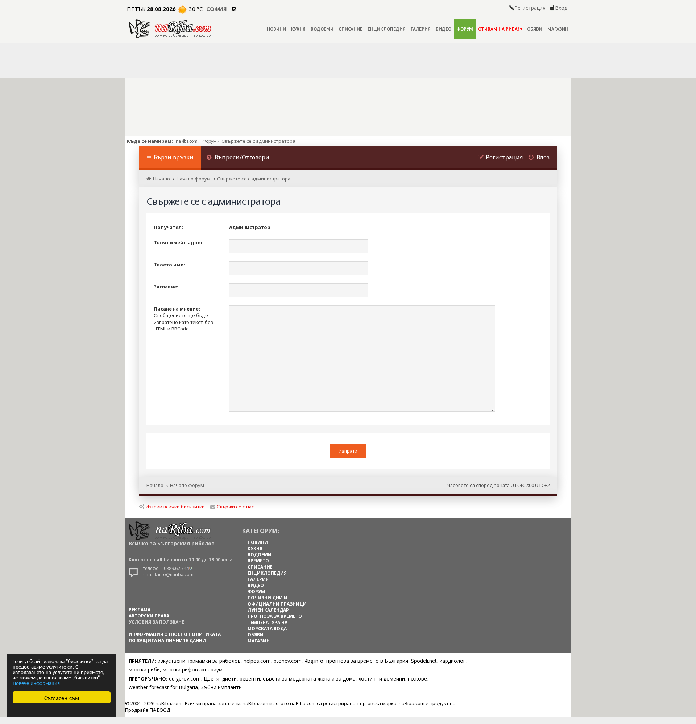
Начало (154, 485)
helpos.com (257, 660)
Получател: (168, 227)
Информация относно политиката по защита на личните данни (175, 637)
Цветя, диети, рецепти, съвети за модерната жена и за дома (280, 678)
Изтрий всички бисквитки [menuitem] (175, 506)
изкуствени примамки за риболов (199, 660)
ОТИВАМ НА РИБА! (498, 29)
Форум (209, 141)
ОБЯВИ (534, 29)
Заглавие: (166, 286)
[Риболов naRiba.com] (170, 28)
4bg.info (313, 660)
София (216, 8)
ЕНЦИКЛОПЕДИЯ (387, 29)
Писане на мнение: (177, 308)
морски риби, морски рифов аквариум (176, 669)
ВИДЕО (443, 29)
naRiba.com (186, 141)
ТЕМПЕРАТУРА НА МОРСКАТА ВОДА (267, 625)
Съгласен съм (61, 697)
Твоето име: (169, 264)
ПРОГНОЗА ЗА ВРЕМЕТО (275, 616)
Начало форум (187, 485)
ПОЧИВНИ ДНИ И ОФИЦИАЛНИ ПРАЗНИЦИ (277, 601)
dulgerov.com (185, 678)
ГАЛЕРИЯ (421, 29)
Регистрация (530, 8)
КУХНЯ (298, 29)
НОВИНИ (276, 29)
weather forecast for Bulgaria (163, 687)
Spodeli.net (424, 660)
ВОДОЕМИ (322, 29)
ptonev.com (288, 660)
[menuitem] (238, 158)
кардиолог (452, 660)
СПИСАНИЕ (350, 29)
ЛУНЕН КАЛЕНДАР (268, 610)
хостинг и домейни (382, 678)
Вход (561, 8)
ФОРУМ (464, 29)
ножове (417, 678)
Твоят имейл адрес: (179, 242)
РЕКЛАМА (139, 610)
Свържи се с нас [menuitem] (235, 506)
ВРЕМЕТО (258, 561)
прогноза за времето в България (367, 660)
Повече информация (36, 682)
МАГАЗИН (557, 29)
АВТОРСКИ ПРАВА (149, 616)
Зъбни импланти (221, 687)
